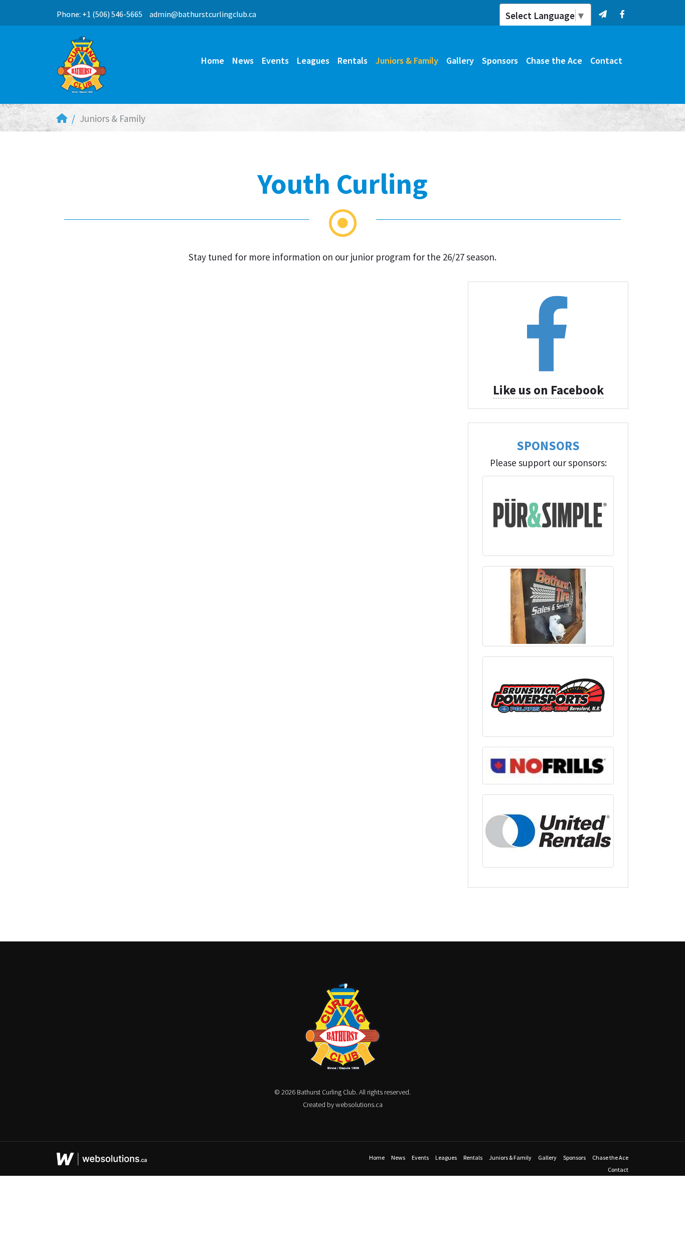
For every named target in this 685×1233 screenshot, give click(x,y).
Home (212, 60)
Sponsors (500, 60)
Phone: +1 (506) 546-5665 (99, 14)
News (243, 60)
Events (275, 60)
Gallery (460, 60)
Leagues (313, 60)
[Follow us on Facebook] (622, 14)
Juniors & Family (407, 60)
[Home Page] (62, 118)
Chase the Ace (554, 60)
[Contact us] (602, 14)
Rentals (352, 60)
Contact (606, 60)
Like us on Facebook (548, 390)
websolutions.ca (359, 1104)
